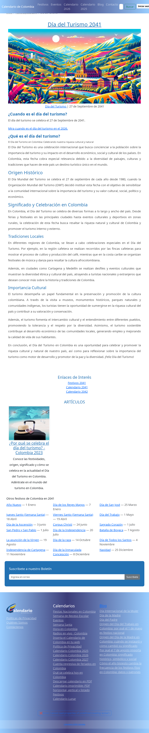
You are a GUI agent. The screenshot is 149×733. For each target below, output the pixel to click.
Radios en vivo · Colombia (70, 633)
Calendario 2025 (88, 6)
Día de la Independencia (69, 530)
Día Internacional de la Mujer (119, 611)
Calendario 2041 (77, 387)
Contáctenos (14, 627)
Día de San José (110, 505)
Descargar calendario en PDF (72, 681)
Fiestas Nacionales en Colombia (74, 611)
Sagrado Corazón (111, 524)
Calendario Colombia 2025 (70, 651)
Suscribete (132, 577)
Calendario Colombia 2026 (70, 655)
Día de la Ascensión (19, 524)
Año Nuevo (13, 505)
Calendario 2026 (71, 6)
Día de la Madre (110, 615)
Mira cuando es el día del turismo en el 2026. (38, 128)
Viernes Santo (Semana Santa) (73, 515)
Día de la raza (62, 540)
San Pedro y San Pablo (21, 530)
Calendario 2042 (77, 392)
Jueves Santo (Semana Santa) (25, 515)
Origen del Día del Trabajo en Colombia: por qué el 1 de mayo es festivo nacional (121, 628)
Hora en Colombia (65, 629)
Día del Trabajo (110, 515)
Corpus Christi (62, 524)
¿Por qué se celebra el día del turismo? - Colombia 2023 (29, 447)
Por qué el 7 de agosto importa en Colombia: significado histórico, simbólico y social (120, 654)
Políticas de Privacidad (21, 618)
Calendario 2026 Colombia (74, 724)
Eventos (56, 4)
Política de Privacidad (67, 646)
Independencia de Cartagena (25, 550)
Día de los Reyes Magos (69, 505)
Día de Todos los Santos (116, 540)
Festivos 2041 (77, 383)
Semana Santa (62, 625)
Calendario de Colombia (18, 7)
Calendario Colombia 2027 (70, 659)
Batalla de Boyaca (111, 530)
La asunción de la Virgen (22, 540)
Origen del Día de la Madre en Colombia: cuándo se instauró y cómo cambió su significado (121, 641)
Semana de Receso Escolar (71, 616)
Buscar (130, 6)
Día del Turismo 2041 (74, 24)
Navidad (105, 550)
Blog (100, 4)
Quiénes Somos (17, 623)
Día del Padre (108, 620)
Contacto (112, 4)
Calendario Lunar (64, 699)
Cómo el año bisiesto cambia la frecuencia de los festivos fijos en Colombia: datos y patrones (120, 667)
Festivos (43, 4)
